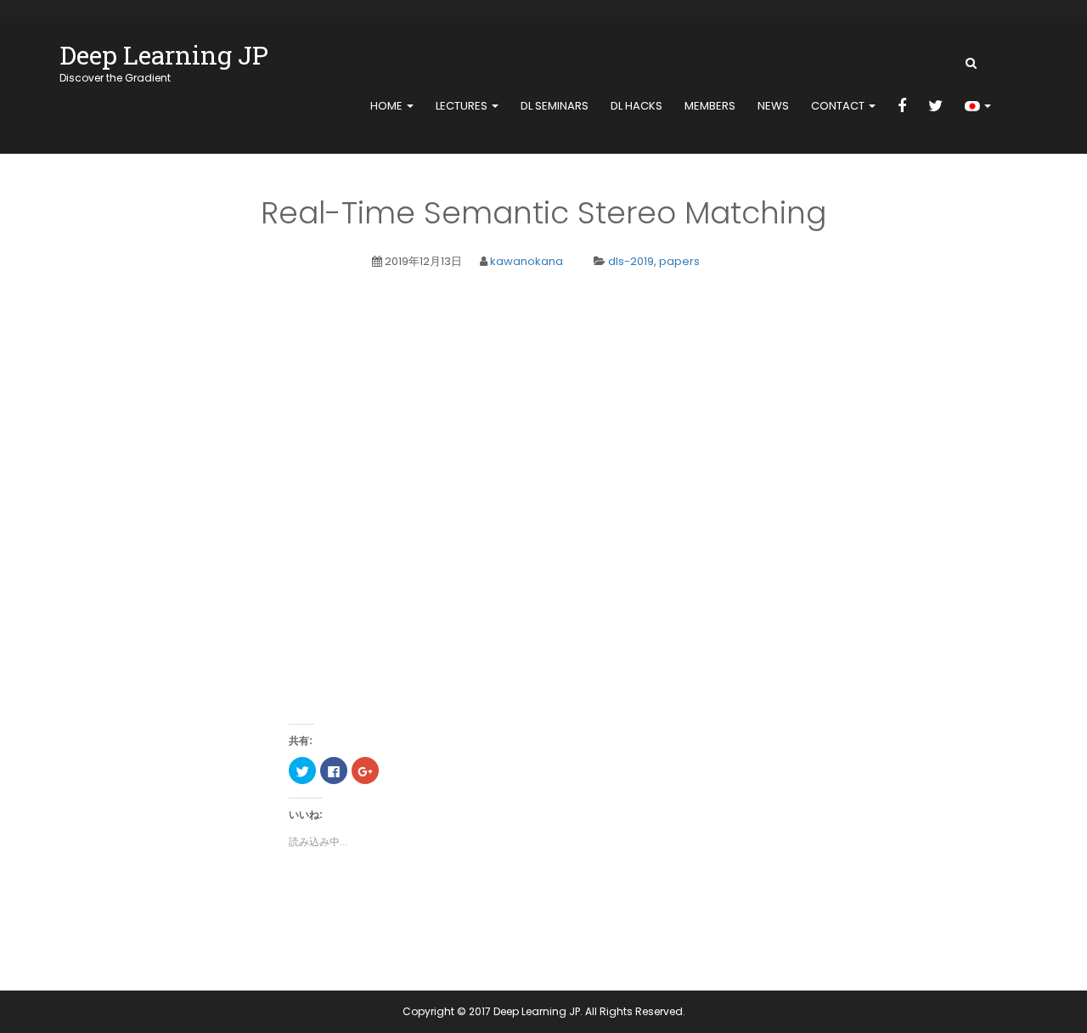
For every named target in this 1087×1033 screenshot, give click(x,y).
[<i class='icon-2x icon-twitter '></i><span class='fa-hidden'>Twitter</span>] (935, 107)
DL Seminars (555, 106)
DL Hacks (636, 106)
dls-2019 (631, 261)
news (773, 106)
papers (679, 261)
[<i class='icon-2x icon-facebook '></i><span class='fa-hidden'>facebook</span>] (902, 107)
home (387, 106)
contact (839, 106)
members (709, 106)
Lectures (463, 106)
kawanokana (526, 261)
